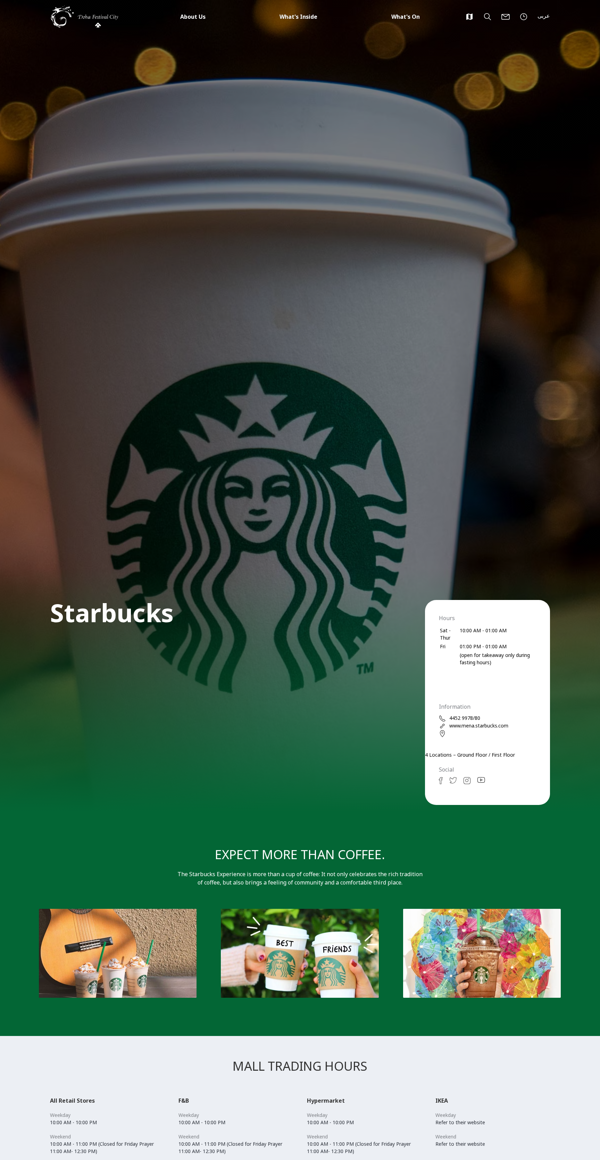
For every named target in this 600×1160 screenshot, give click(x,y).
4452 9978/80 (464, 718)
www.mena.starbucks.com (478, 725)
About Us (193, 16)
